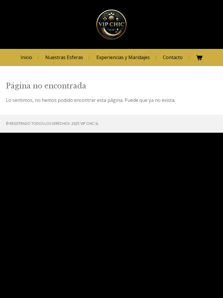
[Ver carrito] (199, 57)
